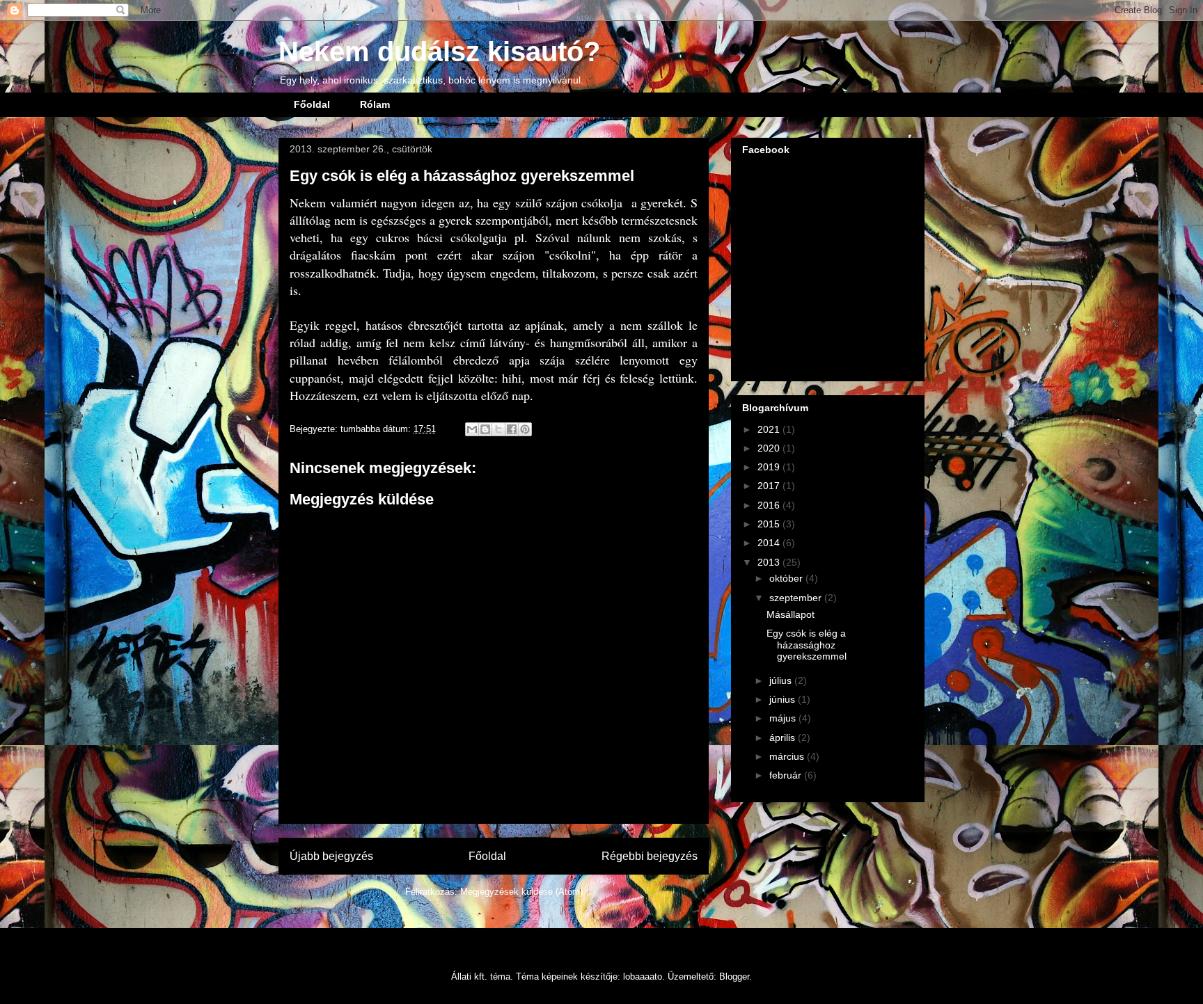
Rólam (375, 104)
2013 (770, 562)
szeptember (796, 597)
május (784, 718)
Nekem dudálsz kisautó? (439, 51)
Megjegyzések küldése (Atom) (521, 891)
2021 (770, 429)
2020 (770, 448)
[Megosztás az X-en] (498, 429)
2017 (770, 485)
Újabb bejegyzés (331, 856)
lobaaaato (642, 976)
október (787, 578)
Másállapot (790, 614)
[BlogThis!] (485, 429)
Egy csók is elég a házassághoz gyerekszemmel (806, 645)
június (783, 699)
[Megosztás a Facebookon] (512, 429)
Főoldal (312, 104)
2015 (770, 523)
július (781, 680)
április (783, 737)
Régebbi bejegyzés (650, 856)
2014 (770, 542)
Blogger (734, 976)
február (786, 775)
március (788, 756)
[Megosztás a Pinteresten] (525, 429)
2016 (770, 505)
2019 (770, 466)
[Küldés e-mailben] (472, 429)
